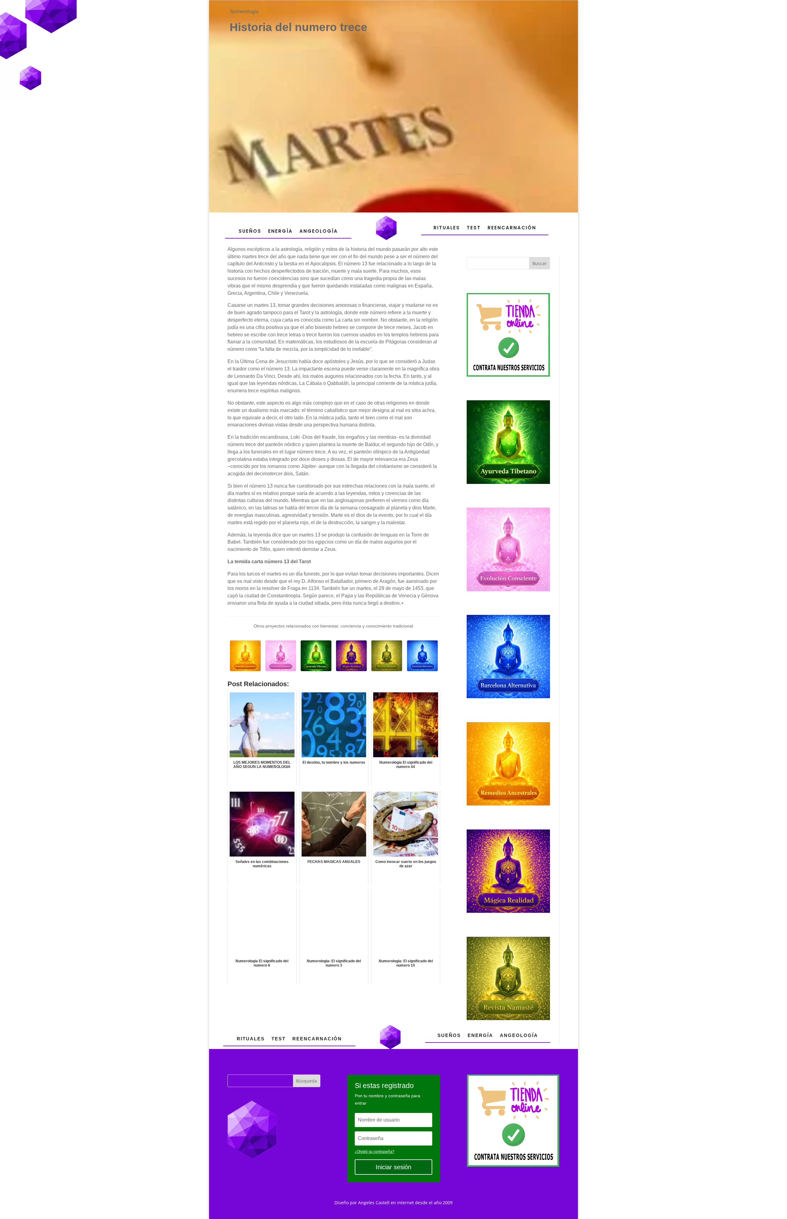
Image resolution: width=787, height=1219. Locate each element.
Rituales (446, 227)
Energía (280, 231)
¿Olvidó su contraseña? (374, 1152)
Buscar (539, 263)
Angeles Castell (374, 1202)
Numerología (244, 11)
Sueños (250, 231)
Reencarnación (512, 227)
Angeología (318, 231)
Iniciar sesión (393, 1167)
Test (474, 227)
